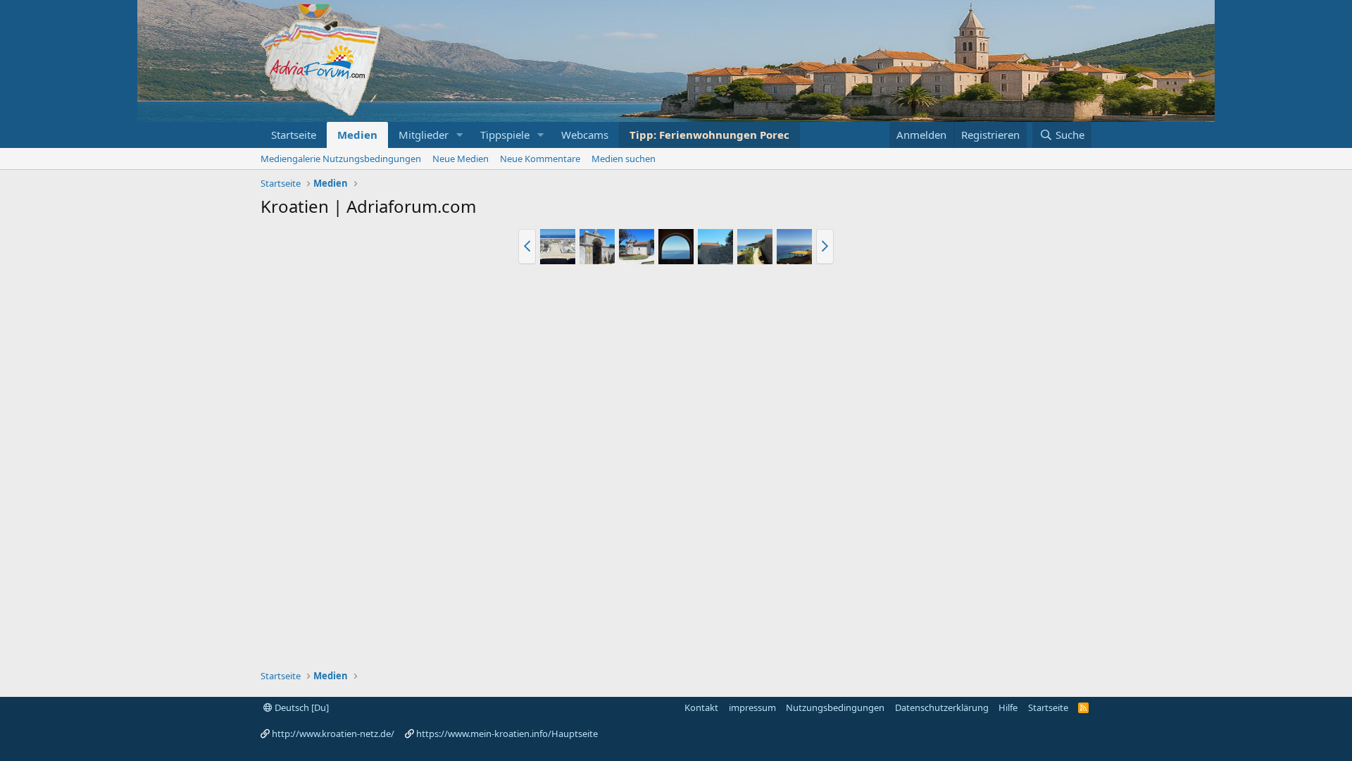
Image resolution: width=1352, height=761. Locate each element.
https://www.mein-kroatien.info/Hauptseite (507, 733)
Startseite (293, 135)
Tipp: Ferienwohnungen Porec (709, 135)
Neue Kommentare (540, 158)
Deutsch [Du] (301, 707)
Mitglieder (424, 135)
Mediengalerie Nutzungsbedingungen (341, 158)
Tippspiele (505, 135)
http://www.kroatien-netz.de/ (333, 733)
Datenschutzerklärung (942, 707)
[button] (460, 135)
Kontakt (701, 707)
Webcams (584, 135)
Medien (357, 135)
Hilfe (1008, 707)
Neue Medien (460, 158)
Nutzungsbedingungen (835, 707)
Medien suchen (624, 158)
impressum (752, 707)
